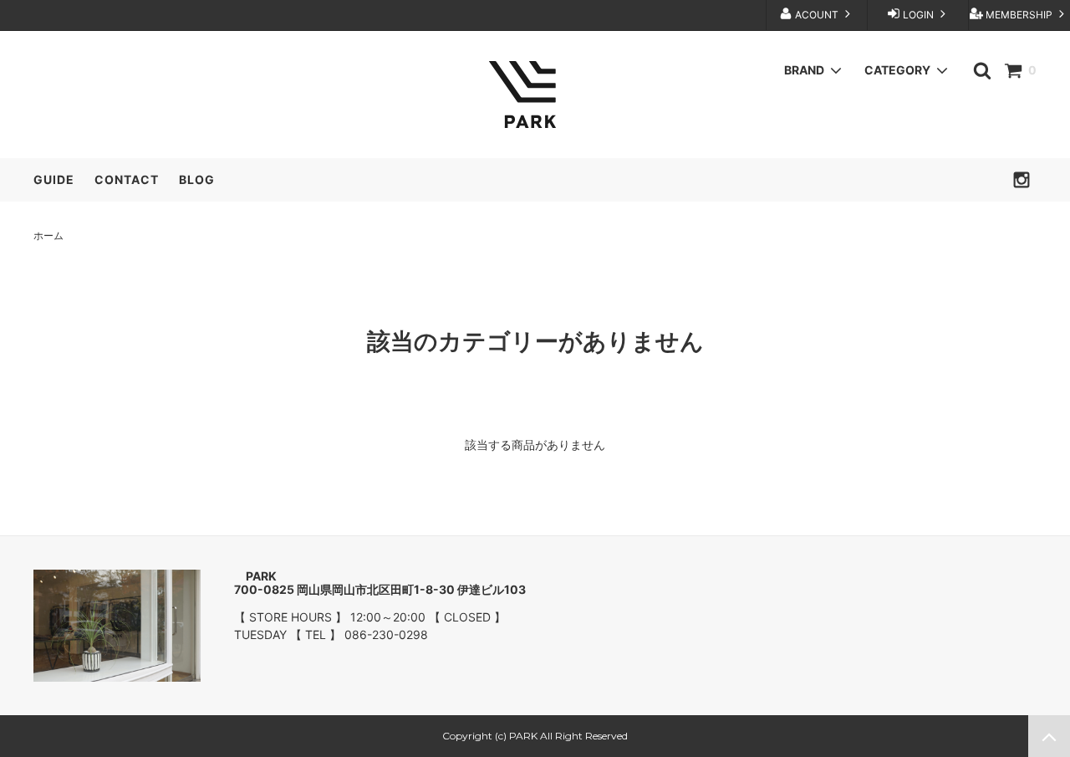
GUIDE (53, 179)
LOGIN (918, 14)
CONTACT (126, 179)
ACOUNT (816, 14)
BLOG (197, 179)
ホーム (48, 235)
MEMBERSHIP (1019, 14)
